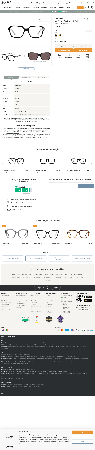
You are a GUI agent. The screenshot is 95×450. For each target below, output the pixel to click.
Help (68, 7)
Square (17, 101)
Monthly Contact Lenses (21, 338)
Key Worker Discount (20, 303)
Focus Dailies (40, 344)
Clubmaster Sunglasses (6, 375)
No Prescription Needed (6, 302)
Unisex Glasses (27, 354)
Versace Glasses (79, 277)
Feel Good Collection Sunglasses (13, 376)
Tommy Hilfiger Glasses (64, 361)
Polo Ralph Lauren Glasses (52, 361)
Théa (13, 386)
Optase (25, 386)
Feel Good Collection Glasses (12, 361)
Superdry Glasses (41, 361)
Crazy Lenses (34, 342)
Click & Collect (49, 298)
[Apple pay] (88, 297)
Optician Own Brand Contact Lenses (50, 312)
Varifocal (22, 114)
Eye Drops (10, 384)
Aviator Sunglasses (10, 373)
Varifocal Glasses (16, 277)
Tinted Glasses (47, 277)
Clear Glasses (58, 274)
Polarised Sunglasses (21, 371)
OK (82, 432)
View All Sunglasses (17, 375)
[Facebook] (35, 288)
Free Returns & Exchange (35, 11)
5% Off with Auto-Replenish (21, 298)
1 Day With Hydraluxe (81, 346)
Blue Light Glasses (26, 274)
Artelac (29, 386)
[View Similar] (88, 19)
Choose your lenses (64, 50)
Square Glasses (68, 277)
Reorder (80, 7)
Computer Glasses (22, 358)
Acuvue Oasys (22, 346)
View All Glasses (4, 359)
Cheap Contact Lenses (13, 342)
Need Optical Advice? (88, 3)
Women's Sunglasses (20, 369)
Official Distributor (5, 300)
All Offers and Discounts (21, 310)
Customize (82, 437)
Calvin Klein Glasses (15, 363)
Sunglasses (26, 7)
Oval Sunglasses (50, 373)
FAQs (47, 302)
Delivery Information (50, 297)
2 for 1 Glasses (34, 302)
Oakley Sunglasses (47, 376)
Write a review (64, 23)
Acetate (17, 98)
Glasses (17, 7)
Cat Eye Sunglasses (20, 373)
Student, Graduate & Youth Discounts (21, 301)
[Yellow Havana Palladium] (60, 36)
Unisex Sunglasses (31, 369)
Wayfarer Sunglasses (30, 373)
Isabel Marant (18, 85)
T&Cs (34, 391)
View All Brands (53, 344)
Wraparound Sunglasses (82, 373)
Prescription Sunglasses (40, 7)
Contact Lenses (7, 7)
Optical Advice (49, 304)
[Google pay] (88, 300)
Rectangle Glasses (51, 356)
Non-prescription (40, 114)
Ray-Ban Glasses (38, 274)
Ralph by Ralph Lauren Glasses (77, 361)
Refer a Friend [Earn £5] (21, 309)
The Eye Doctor (36, 386)
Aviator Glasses (9, 356)
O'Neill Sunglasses (67, 376)
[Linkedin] (51, 288)
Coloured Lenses (32, 340)
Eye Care (61, 7)
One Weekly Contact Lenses (34, 338)
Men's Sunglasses (10, 369)
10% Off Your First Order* (21, 295)
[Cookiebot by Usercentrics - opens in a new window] (9, 447)
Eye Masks (26, 384)
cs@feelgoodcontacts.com (66, 301)
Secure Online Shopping (6, 307)
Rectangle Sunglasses (60, 373)
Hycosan (8, 386)
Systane (20, 386)
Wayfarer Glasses (60, 356)
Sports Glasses (48, 358)
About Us (48, 307)
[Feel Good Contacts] (6, 3)
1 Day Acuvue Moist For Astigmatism (63, 346)
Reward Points (19, 307)
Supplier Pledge (4, 306)
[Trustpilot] (26, 321)
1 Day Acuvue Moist (50, 346)
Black (16, 92)
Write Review (86, 186)
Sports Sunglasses (32, 371)
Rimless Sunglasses (42, 371)
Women (17, 88)
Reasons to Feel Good (5, 297)
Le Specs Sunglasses (36, 376)
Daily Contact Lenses (10, 338)
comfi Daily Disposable (13, 346)
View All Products (4, 348)
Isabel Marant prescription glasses (14, 137)
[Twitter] (39, 288)
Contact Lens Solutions (36, 311)
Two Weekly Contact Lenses (47, 338)
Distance (17, 114)
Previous (52, 186)
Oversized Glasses (57, 358)
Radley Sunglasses (77, 376)
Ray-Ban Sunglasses (26, 376)
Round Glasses (26, 356)
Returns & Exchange (87, 59)
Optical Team (48, 306)
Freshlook (29, 344)
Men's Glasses (26, 277)
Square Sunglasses (71, 373)
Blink (16, 386)
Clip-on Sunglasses (52, 371)
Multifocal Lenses (24, 340)
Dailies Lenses (18, 344)
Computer (33, 114)
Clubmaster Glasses (70, 356)
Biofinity (24, 344)
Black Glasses (68, 274)
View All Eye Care (40, 384)
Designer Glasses (78, 274)
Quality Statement (5, 304)
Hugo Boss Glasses (5, 363)
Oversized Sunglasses (62, 371)
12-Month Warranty (82, 11)
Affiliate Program (57, 391)
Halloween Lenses (42, 342)
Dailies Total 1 (30, 346)
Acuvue (11, 344)
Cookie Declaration (48, 391)
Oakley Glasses (49, 274)
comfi (7, 344)
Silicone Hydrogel (51, 342)
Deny (82, 441)
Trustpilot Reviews (5, 295)
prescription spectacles (12, 133)
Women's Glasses (18, 354)
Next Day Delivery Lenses (25, 342)
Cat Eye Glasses (37, 277)
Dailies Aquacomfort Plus (39, 346)
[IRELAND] (7, 330)
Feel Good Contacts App (6, 298)
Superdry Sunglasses (57, 376)
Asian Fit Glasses (84, 358)
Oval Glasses (34, 356)
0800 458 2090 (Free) (67, 295)
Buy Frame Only (83, 50)
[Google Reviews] (37, 322)
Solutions (53, 7)
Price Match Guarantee (21, 297)
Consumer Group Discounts (22, 305)
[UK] (3, 330)
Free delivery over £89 (12, 11)
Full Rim (17, 105)
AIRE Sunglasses (86, 376)
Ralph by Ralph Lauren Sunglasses (8, 378)
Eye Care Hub (48, 309)
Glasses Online (16, 274)
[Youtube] (47, 288)
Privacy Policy (39, 391)
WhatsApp (64, 297)
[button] (91, 163)
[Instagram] (43, 288)
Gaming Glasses (58, 277)
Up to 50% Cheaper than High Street (6, 310)
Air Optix (34, 344)
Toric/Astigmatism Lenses (13, 340)
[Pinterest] (56, 288)
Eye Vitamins (32, 384)
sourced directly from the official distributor (31, 118)
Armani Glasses (48, 280)
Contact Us (48, 295)
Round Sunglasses (41, 373)
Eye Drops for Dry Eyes (35, 309)
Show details (22, 447)
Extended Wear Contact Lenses (61, 338)
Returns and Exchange (50, 300)
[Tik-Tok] (60, 288)
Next (58, 186)
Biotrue (46, 344)
